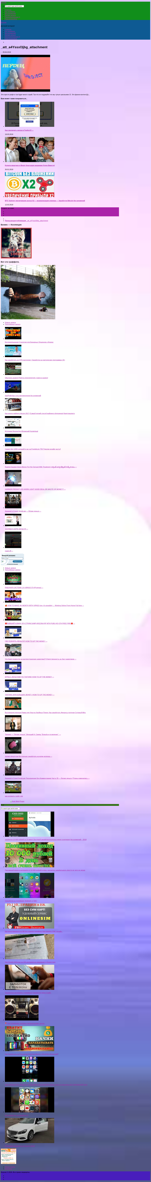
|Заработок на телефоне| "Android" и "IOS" (21, 901)
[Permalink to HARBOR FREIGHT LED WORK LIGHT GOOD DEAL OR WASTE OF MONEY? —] (13, 486)
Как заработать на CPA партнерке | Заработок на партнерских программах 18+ (35, 360)
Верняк (3, 2)
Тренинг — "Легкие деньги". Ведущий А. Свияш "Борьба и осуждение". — (33, 734)
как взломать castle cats (14, 796)
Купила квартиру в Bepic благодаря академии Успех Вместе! (30, 165)
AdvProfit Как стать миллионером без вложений (23, 396)
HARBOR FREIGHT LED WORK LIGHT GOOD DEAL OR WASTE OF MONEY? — (35, 489)
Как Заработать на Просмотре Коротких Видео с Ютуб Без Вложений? (32, 1054)
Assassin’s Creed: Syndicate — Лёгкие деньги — (23, 511)
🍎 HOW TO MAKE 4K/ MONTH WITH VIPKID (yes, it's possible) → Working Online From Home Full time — (44, 605)
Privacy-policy (10, 1167)
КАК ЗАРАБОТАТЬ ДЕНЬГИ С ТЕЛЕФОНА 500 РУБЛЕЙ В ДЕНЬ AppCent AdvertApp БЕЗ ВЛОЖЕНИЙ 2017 (46, 1085)
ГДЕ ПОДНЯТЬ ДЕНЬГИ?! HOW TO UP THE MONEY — (26, 641)
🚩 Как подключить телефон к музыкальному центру (25, 1023)
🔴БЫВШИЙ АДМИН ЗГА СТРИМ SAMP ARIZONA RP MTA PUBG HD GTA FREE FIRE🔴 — (40, 623)
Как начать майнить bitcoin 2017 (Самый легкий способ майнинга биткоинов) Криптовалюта (40, 413)
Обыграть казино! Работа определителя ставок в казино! (26, 378)
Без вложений (10, 13)
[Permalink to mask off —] (13, 547)
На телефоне (10, 11)
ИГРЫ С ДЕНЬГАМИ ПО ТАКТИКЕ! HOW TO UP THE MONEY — (29, 677)
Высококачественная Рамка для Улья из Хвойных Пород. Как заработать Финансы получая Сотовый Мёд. (45, 712)
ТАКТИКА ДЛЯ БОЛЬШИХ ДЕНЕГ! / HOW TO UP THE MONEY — (29, 695)
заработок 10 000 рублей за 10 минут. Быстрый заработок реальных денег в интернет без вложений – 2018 (45, 839)
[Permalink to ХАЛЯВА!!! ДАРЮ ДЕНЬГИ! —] (13, 525)
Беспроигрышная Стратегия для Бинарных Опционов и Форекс (29, 342)
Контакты (8, 1169)
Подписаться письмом (12, 564)
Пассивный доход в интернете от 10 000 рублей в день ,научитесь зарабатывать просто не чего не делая (45, 870)
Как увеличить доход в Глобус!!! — (19, 130)
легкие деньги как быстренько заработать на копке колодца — (28, 756)
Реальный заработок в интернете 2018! (20, 1146)
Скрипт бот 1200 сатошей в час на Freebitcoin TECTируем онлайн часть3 (33, 449)
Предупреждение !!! (12, 17)
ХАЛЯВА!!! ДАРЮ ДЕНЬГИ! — (16, 529)
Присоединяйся (11, 19)
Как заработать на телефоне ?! (16, 1115)
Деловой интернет (8, 555)
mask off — (9, 551)
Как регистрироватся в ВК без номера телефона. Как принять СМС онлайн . (34, 931)
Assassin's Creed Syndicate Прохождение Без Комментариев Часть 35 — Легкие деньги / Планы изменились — (47, 778)
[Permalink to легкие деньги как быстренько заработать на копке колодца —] (13, 753)
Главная (8, 10)
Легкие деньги (10, 15)
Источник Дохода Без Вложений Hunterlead (21, 431)
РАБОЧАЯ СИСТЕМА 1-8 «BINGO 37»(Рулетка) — (24, 587)
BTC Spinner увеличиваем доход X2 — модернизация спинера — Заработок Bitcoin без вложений (45, 201)
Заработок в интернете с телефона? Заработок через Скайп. (28, 993)
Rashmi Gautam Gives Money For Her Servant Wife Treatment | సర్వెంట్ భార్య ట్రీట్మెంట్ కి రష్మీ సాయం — (41, 467)
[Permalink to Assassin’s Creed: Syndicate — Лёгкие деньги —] (13, 508)
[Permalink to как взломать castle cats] (13, 793)
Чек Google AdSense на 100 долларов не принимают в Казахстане (30, 962)
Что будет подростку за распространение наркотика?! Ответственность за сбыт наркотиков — (40, 659)
